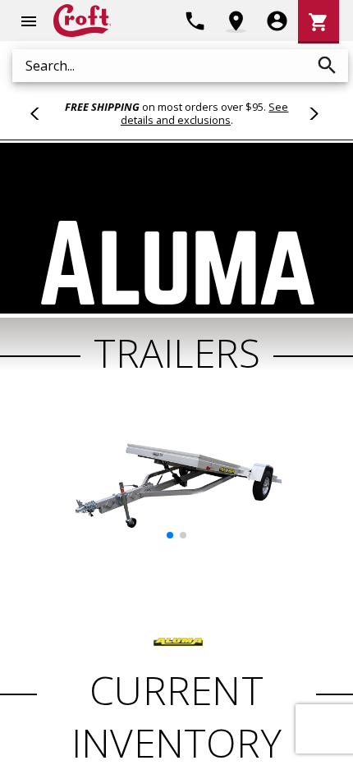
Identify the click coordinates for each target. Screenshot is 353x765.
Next (311, 113)
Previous (41, 113)
